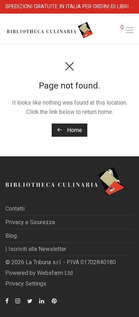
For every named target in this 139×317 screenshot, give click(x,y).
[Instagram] (17, 300)
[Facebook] (7, 300)
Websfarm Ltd (55, 273)
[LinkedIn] (42, 300)
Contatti (15, 208)
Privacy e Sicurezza (30, 222)
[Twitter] (29, 300)
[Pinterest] (54, 300)
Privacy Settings (25, 283)
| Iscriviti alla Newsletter (35, 249)
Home (74, 130)
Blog (11, 235)
